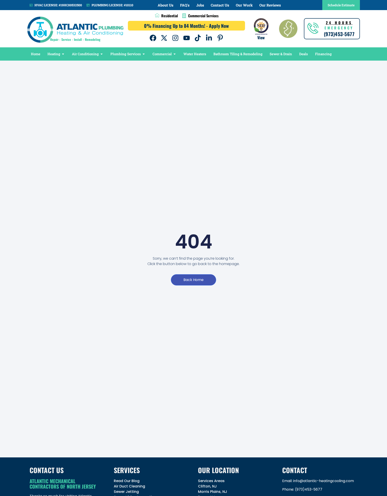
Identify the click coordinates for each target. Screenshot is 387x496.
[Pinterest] (220, 38)
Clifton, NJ (207, 486)
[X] (164, 38)
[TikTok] (197, 38)
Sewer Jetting (126, 491)
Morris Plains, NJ (212, 491)
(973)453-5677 (308, 489)
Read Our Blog (127, 480)
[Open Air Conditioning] (101, 54)
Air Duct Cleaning (129, 486)
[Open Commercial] (174, 54)
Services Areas (211, 480)
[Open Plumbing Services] (143, 54)
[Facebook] (153, 38)
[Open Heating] (63, 54)
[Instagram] (175, 38)
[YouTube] (186, 38)
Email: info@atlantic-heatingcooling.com (318, 480)
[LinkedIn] (209, 38)
